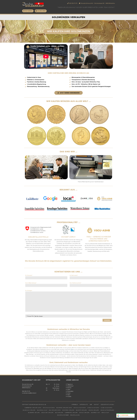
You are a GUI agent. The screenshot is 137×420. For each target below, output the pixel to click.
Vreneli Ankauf (105, 412)
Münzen (79, 7)
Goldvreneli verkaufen (68, 410)
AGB (91, 404)
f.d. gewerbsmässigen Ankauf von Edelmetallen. (91, 261)
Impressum (75, 404)
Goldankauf (71, 7)
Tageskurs (62, 7)
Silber (85, 7)
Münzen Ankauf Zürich (106, 407)
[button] (68, 31)
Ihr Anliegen (28, 290)
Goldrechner (41, 11)
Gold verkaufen (59, 412)
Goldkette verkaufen (81, 410)
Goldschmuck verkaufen (29, 410)
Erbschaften (93, 7)
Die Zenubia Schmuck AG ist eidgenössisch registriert (48, 261)
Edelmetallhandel (75, 415)
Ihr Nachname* (74, 275)
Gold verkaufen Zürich (55, 410)
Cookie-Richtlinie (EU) (107, 404)
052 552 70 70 (26, 391)
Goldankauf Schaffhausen (107, 410)
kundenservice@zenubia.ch (29, 393)
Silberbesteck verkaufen (71, 412)
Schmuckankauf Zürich (49, 407)
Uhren (100, 7)
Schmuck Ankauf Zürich (80, 407)
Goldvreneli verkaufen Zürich (64, 407)
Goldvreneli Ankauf (42, 410)
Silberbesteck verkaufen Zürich (33, 407)
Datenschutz (84, 404)
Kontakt (111, 7)
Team (106, 7)
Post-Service (28, 11)
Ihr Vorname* (28, 275)
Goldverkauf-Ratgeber (63, 415)
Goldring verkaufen (94, 410)
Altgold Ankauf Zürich (93, 407)
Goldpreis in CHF (95, 412)
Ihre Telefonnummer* (75, 283)
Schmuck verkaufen (84, 412)
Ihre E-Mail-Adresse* (30, 283)
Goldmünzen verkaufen (47, 412)
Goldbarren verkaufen (34, 412)
